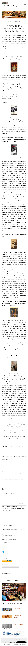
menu (25, 3)
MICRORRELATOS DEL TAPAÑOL (12, 603)
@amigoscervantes (11, 553)
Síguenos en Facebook (7, 542)
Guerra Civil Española (18, 456)
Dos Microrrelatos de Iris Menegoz (12, 479)
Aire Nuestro (8, 5)
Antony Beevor (12, 454)
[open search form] (22, 5)
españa (3, 456)
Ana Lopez (14, 22)
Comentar (21, 503)
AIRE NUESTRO (17, 608)
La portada (19, 22)
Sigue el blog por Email (8, 525)
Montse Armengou (17, 457)
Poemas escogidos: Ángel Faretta (11, 474)
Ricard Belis (8, 459)
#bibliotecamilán (8, 22)
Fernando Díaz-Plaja (10, 456)
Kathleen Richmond (9, 457)
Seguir (23, 535)
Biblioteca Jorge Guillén (20, 454)
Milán (22, 22)
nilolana (10, 21)
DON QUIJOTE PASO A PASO (20, 624)
